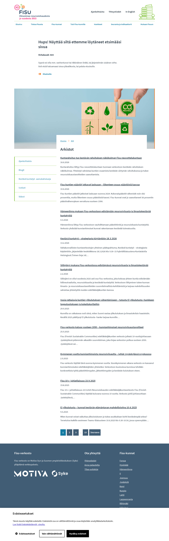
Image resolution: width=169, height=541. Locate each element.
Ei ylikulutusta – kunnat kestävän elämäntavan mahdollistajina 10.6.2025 (98, 407)
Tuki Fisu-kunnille (78, 24)
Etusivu (19, 24)
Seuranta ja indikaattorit (121, 24)
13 (85, 432)
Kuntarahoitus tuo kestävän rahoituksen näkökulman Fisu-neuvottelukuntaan (101, 157)
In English (130, 11)
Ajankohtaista (97, 11)
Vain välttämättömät (52, 533)
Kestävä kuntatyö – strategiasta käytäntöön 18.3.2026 (88, 238)
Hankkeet (98, 24)
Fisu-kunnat (57, 24)
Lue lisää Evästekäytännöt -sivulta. (29, 524)
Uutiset (22, 187)
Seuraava (94, 432)
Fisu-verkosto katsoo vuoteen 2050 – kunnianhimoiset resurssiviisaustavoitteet (102, 327)
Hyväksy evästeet (77, 533)
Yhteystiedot (115, 11)
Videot (22, 196)
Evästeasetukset (27, 533)
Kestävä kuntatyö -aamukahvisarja (35, 178)
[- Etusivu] (34, 12)
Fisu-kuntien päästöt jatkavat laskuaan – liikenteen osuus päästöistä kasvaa (100, 184)
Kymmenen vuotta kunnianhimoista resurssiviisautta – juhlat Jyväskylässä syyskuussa (105, 353)
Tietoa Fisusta (37, 24)
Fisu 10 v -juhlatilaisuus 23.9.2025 (77, 380)
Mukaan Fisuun (147, 24)
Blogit (21, 170)
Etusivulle (47, 74)
